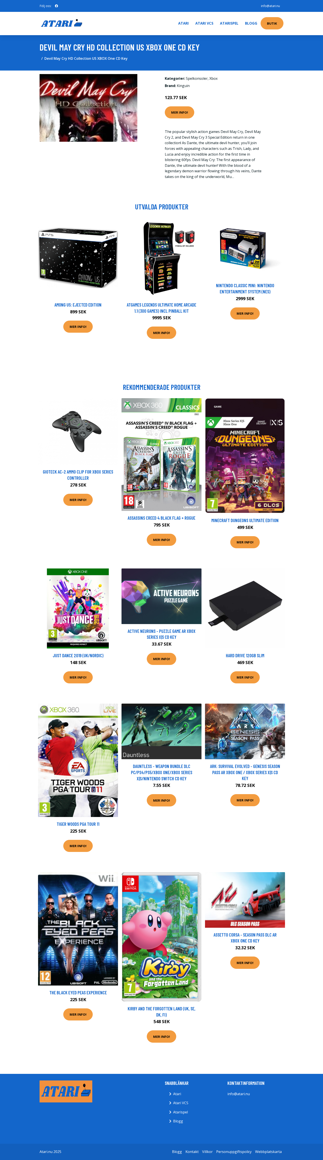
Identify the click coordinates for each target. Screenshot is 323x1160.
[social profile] (56, 6)
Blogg (251, 23)
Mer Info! (179, 112)
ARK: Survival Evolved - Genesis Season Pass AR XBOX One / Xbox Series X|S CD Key (245, 772)
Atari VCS (204, 23)
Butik (272, 23)
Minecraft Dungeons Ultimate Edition (245, 520)
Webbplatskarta (268, 1151)
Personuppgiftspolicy (234, 1151)
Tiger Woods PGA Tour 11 (78, 824)
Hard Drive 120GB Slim (245, 655)
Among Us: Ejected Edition (78, 304)
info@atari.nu (270, 6)
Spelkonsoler (197, 78)
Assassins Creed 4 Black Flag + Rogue (161, 518)
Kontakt (192, 1151)
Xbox (213, 78)
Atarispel (229, 23)
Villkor (207, 1151)
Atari (183, 23)
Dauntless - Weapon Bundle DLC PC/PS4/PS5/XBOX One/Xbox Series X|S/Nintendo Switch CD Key (161, 772)
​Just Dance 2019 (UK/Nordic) (78, 655)
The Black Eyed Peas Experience (78, 992)
